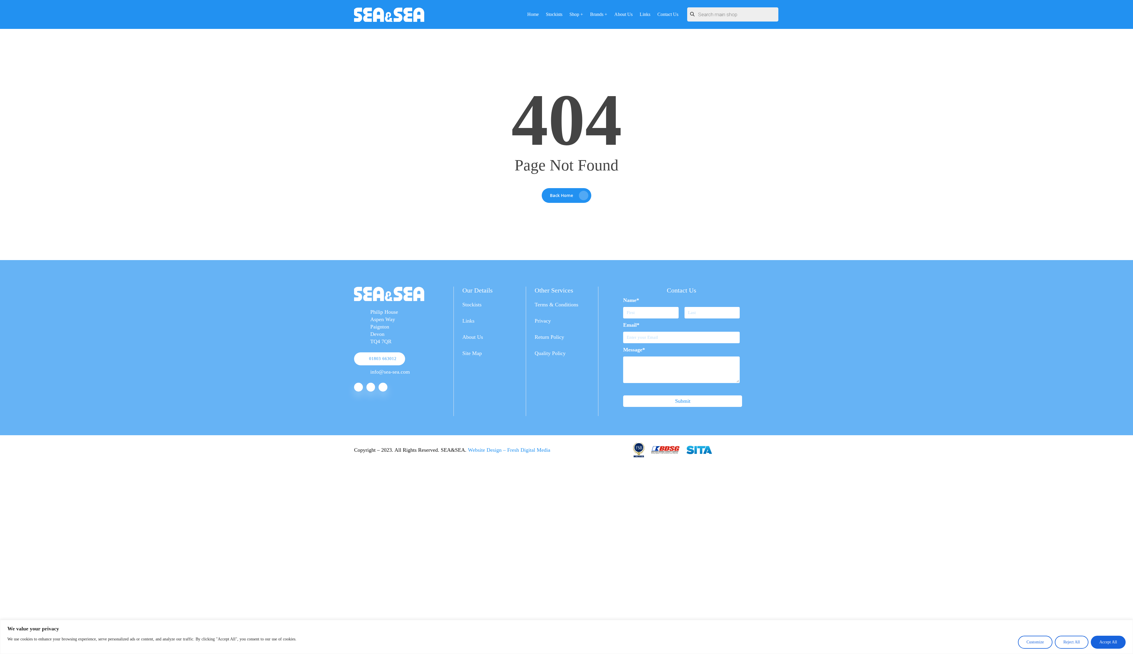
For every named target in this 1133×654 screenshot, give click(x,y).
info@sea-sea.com (390, 372)
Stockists (472, 305)
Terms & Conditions (556, 305)
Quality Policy (550, 353)
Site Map (472, 353)
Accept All (1108, 642)
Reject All (1071, 642)
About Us (472, 337)
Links (468, 321)
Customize (1035, 642)
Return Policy (549, 337)
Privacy (543, 321)
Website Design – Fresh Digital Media (509, 450)
